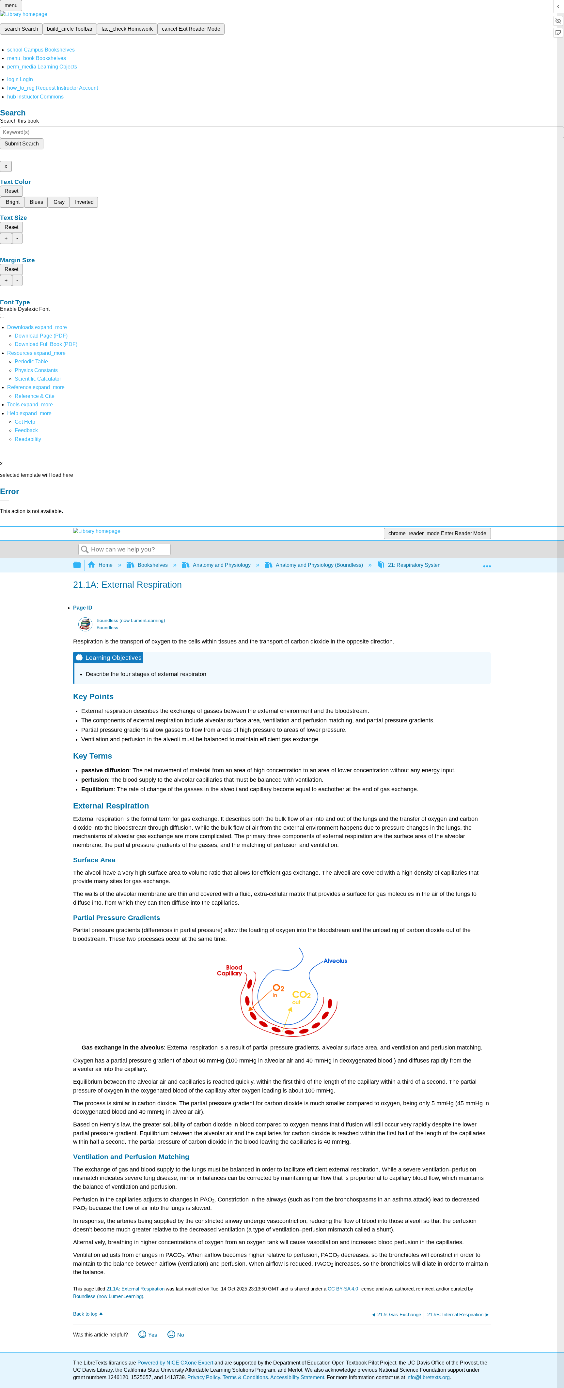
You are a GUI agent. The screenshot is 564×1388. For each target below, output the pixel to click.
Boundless (107, 627)
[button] (26, 430)
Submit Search (22, 143)
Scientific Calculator (38, 379)
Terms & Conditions (245, 1377)
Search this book (19, 121)
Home (105, 565)
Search (84, 549)
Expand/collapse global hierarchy (81, 565)
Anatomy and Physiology (222, 565)
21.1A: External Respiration (135, 1288)
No (180, 1335)
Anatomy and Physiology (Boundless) (319, 565)
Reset (11, 191)
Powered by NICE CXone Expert (175, 1362)
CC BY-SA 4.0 (343, 1288)
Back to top (85, 1314)
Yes (152, 1335)
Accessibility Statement (297, 1377)
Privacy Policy (203, 1377)
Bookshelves (152, 565)
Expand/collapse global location (487, 563)
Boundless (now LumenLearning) (131, 620)
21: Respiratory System (415, 565)
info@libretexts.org (427, 1377)
